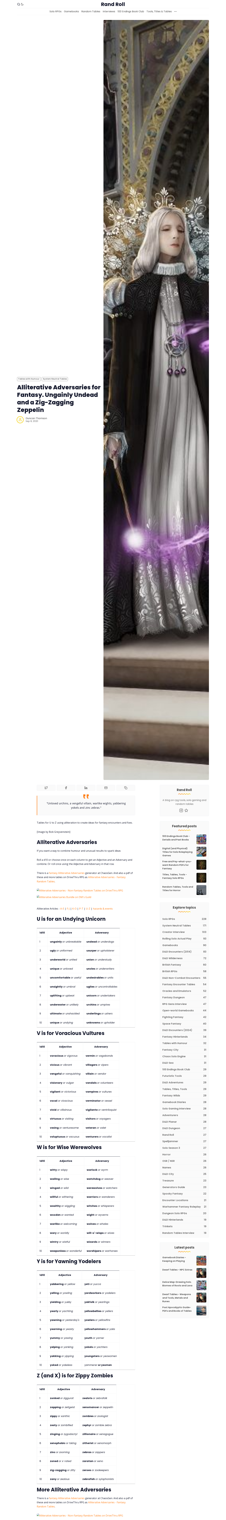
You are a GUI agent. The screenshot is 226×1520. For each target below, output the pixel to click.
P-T (81, 908)
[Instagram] (181, 810)
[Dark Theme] (22, 4)
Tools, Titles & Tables (159, 11)
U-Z (88, 908)
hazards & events (103, 908)
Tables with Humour (29, 379)
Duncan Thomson (36, 418)
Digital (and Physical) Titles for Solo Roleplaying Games (177, 852)
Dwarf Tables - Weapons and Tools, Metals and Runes (176, 1298)
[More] (175, 11)
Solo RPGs (55, 11)
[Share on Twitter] (46, 788)
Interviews (109, 11)
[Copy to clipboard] (125, 788)
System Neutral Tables (55, 379)
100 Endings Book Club (131, 11)
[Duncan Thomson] (20, 420)
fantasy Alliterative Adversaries (67, 873)
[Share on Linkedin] (86, 788)
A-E (62, 908)
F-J (68, 908)
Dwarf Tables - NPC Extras (177, 1269)
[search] (18, 4)
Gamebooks (71, 11)
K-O (74, 908)
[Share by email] (106, 788)
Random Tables (90, 11)
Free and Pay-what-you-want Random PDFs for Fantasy (177, 865)
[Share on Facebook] (66, 788)
